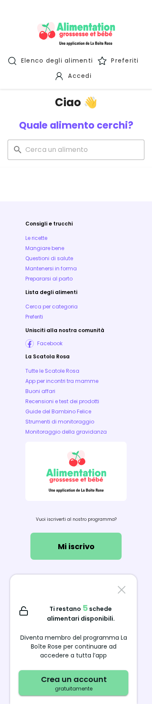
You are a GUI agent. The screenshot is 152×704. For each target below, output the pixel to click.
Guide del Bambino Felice (58, 411)
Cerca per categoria (51, 306)
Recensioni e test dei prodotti (62, 401)
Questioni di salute (49, 258)
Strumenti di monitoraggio (59, 421)
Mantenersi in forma (51, 268)
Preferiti (34, 316)
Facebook (49, 343)
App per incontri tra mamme (61, 381)
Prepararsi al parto (49, 278)
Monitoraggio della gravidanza (66, 431)
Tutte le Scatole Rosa (52, 370)
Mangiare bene (44, 248)
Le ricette (36, 238)
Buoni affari (40, 391)
